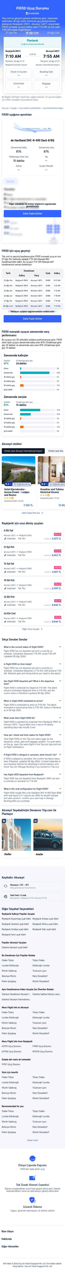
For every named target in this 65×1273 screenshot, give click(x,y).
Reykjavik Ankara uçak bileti (45, 919)
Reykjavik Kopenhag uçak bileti (16, 919)
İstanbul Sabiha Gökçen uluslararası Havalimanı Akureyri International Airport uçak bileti (47, 994)
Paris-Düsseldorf (39, 976)
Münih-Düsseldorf (40, 981)
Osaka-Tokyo (8, 960)
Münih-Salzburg (9, 971)
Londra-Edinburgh (10, 965)
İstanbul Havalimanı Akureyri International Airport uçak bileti (17, 994)
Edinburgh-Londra (40, 965)
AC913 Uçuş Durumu (11, 1046)
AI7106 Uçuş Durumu (11, 1051)
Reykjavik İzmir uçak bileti (14, 934)
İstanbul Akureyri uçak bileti (15, 947)
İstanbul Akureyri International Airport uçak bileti (17, 999)
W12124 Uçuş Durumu (42, 1051)
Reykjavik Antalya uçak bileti (15, 929)
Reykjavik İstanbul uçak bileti (15, 924)
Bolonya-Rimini (9, 976)
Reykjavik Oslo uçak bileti (44, 929)
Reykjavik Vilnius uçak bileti (45, 924)
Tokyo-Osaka (38, 960)
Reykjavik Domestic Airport (16, 65)
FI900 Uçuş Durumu (41, 1046)
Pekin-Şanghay (9, 981)
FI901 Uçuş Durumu (11, 1064)
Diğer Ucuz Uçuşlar (30, 629)
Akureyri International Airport (48, 65)
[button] (60, 3)
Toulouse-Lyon (39, 971)
